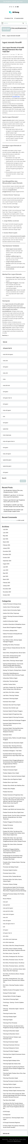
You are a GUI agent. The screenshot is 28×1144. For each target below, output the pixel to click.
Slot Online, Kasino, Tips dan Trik (11, 953)
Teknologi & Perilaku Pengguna (10, 1051)
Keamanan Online (7, 734)
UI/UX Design (6, 1111)
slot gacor (5, 367)
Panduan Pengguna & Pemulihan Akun (12, 822)
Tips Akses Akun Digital (9, 1100)
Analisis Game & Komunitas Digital (11, 610)
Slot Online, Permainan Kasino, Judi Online (13, 966)
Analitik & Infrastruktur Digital (10, 621)
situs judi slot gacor (8, 908)
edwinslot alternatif (8, 636)
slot (4, 416)
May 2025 (5, 573)
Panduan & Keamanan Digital (10, 770)
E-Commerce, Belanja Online (10, 630)
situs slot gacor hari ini (9, 441)
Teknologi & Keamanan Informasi (11, 1045)
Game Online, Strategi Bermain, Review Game (14, 652)
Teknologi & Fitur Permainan (10, 1023)
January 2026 (6, 548)
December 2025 (7, 551)
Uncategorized (6, 1114)
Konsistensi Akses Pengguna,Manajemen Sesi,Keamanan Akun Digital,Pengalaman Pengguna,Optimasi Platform (13, 762)
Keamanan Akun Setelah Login (10, 708)
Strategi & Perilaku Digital (9, 993)
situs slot (5, 360)
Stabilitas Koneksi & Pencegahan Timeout (13, 990)
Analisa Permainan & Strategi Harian (12, 604)
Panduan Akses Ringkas (9, 788)
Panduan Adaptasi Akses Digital (11, 773)
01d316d (6, 54)
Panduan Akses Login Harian (10, 782)
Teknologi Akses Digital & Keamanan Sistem (14, 1054)
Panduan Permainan (8, 825)
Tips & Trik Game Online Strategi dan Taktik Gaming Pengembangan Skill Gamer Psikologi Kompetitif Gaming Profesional (14, 1095)
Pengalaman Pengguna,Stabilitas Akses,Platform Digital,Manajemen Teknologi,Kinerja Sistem (11, 851)
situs (4, 379)
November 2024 (7, 592)
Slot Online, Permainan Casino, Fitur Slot (13, 959)
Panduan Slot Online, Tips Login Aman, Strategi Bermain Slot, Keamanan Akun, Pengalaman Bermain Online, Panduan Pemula (14, 839)
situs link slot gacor (8, 354)
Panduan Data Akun (8, 791)
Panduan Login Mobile (8, 806)
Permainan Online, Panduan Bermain (12, 876)
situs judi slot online (8, 911)
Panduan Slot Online (8, 828)
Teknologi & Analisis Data (9, 1013)
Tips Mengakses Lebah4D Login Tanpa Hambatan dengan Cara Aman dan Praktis (12, 1)
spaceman (5, 429)
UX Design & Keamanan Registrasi (11, 1122)
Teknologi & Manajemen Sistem (11, 1048)
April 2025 (5, 576)
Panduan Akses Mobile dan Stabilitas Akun (13, 785)
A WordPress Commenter (9, 520)
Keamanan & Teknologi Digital (10, 698)
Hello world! (21, 520)
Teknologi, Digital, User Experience (11, 1087)
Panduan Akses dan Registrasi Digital (12, 779)
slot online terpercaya (8, 942)
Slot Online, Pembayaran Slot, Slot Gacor (13, 956)
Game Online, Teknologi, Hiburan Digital (13, 660)
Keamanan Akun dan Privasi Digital (11, 705)
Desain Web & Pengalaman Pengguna (12, 627)
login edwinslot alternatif (9, 766)
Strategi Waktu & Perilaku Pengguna (12, 996)
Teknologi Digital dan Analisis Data (12, 1063)
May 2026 (5, 535)
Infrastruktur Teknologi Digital (10, 681)
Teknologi (5, 1005)
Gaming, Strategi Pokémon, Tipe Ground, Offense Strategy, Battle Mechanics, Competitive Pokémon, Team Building (13, 665)
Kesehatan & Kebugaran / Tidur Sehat (12, 750)
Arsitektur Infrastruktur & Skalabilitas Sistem (14, 624)
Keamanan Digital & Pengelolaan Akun (12, 714)
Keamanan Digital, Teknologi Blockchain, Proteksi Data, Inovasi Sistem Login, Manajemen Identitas (13, 730)
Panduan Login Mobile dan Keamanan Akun (14, 809)
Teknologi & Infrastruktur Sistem (11, 1034)
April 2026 (5, 539)
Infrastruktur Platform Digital (10, 678)
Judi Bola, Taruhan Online (9, 684)
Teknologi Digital (7, 1057)
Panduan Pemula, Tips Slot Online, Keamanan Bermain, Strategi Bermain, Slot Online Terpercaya (14, 817)
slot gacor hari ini (7, 398)
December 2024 (7, 588)
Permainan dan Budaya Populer (10, 867)
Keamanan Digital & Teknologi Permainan (13, 717)
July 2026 (5, 529)
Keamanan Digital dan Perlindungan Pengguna (14, 720)
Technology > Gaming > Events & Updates (13, 1002)
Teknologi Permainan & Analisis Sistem (13, 1081)
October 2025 (6, 557)
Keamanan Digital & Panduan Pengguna (12, 711)
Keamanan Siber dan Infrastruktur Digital (13, 742)
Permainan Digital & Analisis (10, 870)
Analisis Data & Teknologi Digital (11, 607)
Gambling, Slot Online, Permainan (11, 644)
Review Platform (7, 898)
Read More (4, 335)
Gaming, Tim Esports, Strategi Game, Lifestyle (14, 670)
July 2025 (5, 567)
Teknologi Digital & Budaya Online (11, 1060)
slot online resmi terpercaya (10, 939)
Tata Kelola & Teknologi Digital (10, 999)
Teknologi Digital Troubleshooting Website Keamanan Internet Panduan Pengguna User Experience (14, 1068)
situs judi (5, 902)
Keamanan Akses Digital (9, 701)
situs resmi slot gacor (8, 914)
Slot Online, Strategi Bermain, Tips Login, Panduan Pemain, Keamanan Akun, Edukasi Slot (13, 980)
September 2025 (7, 560)
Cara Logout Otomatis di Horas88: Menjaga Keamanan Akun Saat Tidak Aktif (13, 49)
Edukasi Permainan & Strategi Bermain (12, 633)
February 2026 (6, 545)
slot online (5, 936)
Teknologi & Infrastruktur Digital (11, 1030)
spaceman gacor (7, 460)
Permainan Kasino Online (9, 873)
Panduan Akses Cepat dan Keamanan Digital (14, 776)
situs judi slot (6, 905)
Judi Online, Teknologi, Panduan (11, 695)
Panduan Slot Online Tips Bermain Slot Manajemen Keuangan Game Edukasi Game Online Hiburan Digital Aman (14, 833)
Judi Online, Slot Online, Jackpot (11, 692)
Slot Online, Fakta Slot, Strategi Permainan (13, 945)
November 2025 (7, 554)
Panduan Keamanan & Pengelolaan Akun (13, 795)
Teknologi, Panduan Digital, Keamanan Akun (14, 1090)
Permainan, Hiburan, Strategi (10, 884)
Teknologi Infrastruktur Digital (10, 1078)
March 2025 (6, 579)
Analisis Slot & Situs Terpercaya (11, 613)
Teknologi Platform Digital (9, 1084)
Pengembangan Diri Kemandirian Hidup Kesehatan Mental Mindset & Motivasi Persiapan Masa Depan (12, 857)
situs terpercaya (7, 435)
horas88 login (16, 96)
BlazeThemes (17, 1141)
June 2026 (5, 532)
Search (4, 478)
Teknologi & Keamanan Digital (10, 1042)
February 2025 (6, 582)
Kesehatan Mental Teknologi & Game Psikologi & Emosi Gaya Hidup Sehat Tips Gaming (13, 755)
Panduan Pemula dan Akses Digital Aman (13, 812)
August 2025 (6, 564)
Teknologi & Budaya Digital (9, 1016)
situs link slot (6, 385)
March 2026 (6, 542)
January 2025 (6, 585)
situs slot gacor (7, 410)
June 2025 (5, 570)
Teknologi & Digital (7, 1019)
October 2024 (6, 595)
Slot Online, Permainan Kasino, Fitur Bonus (13, 962)
